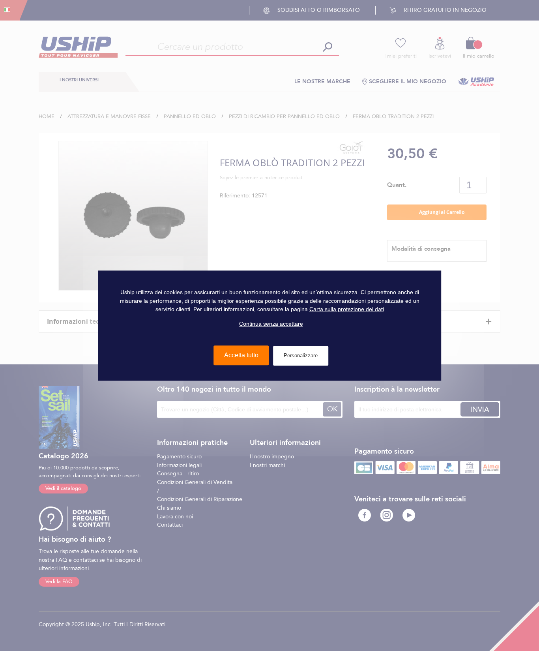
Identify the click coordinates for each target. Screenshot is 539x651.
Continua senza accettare (271, 324)
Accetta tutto (241, 355)
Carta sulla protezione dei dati (346, 309)
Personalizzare (301, 355)
